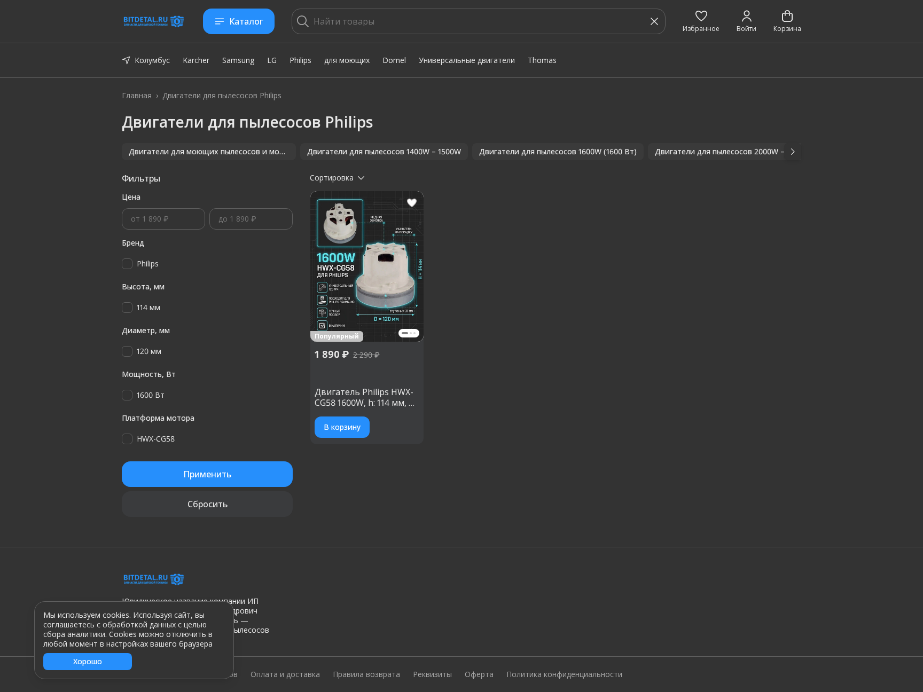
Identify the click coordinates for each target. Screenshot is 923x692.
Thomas (542, 60)
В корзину (342, 427)
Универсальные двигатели (467, 60)
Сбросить (207, 504)
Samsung (238, 60)
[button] (701, 21)
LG (272, 60)
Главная (137, 95)
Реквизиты (432, 674)
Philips (300, 60)
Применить (207, 474)
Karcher (196, 60)
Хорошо (87, 661)
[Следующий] (792, 151)
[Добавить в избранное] (412, 203)
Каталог (246, 21)
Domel (394, 60)
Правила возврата (366, 674)
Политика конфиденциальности (564, 674)
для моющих (347, 60)
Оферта (479, 674)
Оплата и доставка (285, 674)
